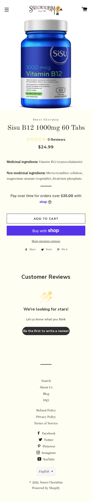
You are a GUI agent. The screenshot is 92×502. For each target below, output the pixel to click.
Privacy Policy (46, 417)
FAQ (46, 400)
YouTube (48, 459)
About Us (46, 387)
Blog (46, 394)
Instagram (48, 453)
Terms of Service (46, 423)
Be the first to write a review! (46, 331)
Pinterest (48, 446)
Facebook (48, 433)
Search (46, 381)
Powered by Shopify (46, 488)
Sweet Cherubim (51, 482)
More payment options (46, 241)
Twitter (48, 440)
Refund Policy (46, 410)
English (44, 471)
